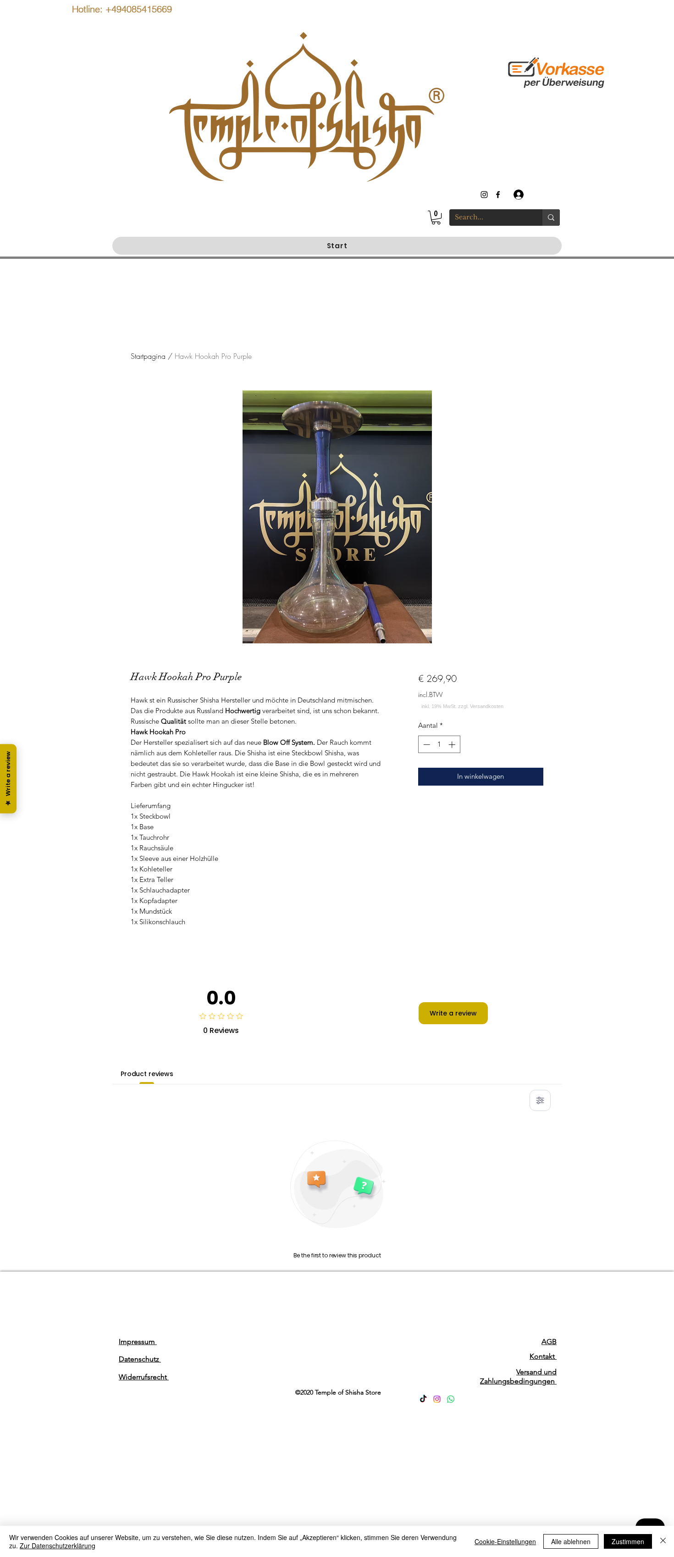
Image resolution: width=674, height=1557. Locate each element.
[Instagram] (437, 1399)
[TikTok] (423, 1399)
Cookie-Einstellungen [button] (505, 1541)
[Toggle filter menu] (540, 1100)
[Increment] (453, 744)
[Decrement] (426, 744)
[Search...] (551, 217)
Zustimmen (628, 1541)
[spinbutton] (439, 744)
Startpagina (148, 356)
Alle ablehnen (571, 1541)
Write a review (453, 1013)
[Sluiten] (662, 1541)
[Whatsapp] (450, 1399)
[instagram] (484, 194)
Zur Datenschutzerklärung (57, 1545)
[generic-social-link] (498, 194)
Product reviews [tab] (147, 1073)
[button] (436, 217)
